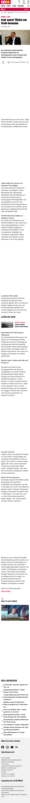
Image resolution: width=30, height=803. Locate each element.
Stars (14, 6)
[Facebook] (2, 747)
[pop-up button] (23, 618)
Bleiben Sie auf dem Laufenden (10, 741)
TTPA (2, 797)
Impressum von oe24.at (8, 774)
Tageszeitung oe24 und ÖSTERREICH (12, 781)
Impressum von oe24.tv (8, 776)
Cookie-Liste (5, 764)
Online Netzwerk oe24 (7, 752)
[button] (3, 618)
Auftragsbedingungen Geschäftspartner (12, 786)
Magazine (21, 6)
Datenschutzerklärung (7, 762)
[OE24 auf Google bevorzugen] (28, 62)
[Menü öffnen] (28, 6)
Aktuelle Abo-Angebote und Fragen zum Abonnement (12, 792)
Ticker (3, 6)
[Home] (1, 12)
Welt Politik (10, 12)
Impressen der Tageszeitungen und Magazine (14, 795)
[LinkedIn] (16, 747)
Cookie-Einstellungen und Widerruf (11, 766)
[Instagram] (7, 747)
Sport (9, 6)
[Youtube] (12, 747)
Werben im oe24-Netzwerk (9, 768)
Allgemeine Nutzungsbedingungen (11, 760)
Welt (3, 9)
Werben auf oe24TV (7, 770)
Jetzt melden (6, 591)
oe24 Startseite (5, 758)
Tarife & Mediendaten (7, 788)
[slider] (9, 618)
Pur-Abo (3, 772)
